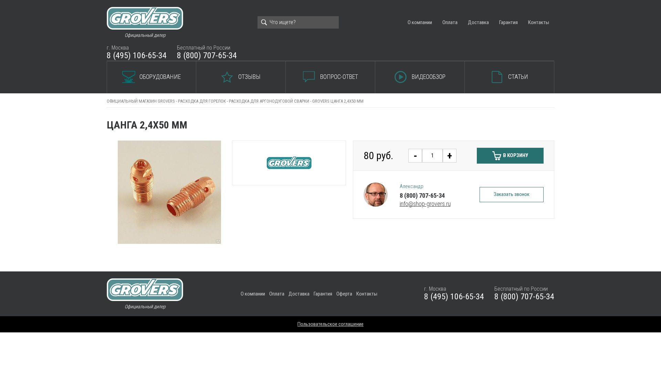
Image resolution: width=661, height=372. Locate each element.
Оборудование (160, 76)
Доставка (478, 22)
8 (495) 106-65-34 (137, 55)
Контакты (538, 22)
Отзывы (249, 76)
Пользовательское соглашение (330, 324)
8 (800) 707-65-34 (207, 55)
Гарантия (508, 22)
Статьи (518, 76)
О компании (420, 22)
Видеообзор (428, 76)
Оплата (450, 22)
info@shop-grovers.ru (425, 203)
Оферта (344, 294)
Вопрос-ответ (339, 76)
